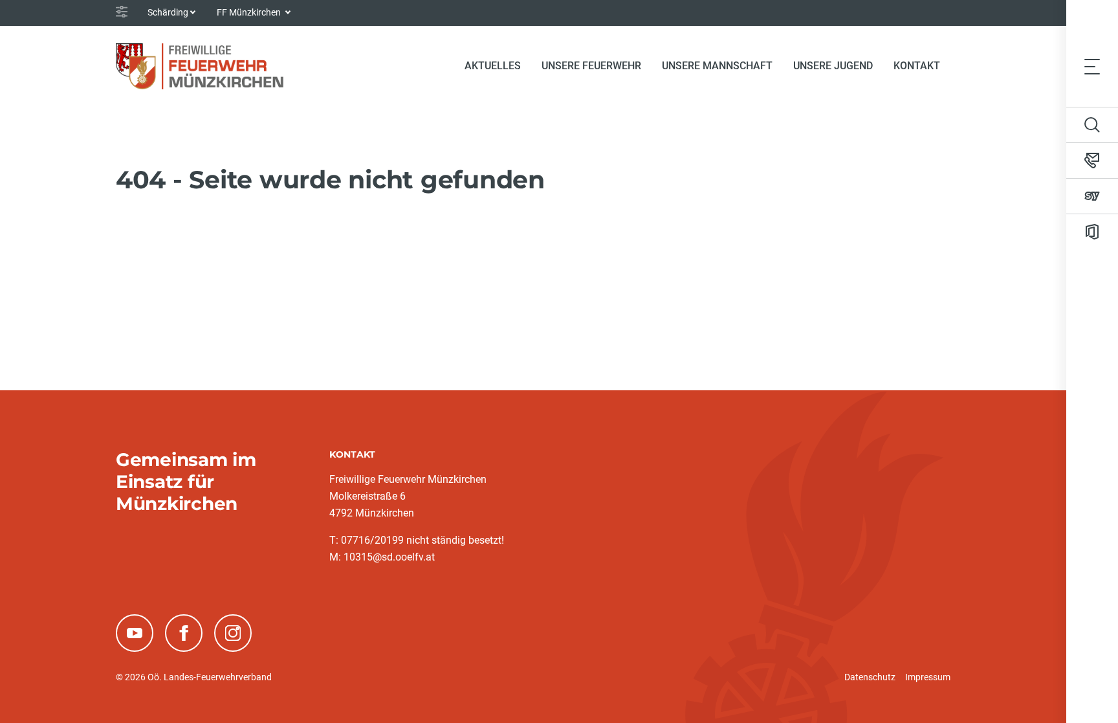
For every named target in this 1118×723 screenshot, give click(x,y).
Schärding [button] (168, 12)
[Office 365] (1092, 231)
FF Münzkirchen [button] (250, 12)
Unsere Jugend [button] (833, 66)
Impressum (927, 677)
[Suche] (1092, 124)
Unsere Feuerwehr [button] (591, 66)
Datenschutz (869, 677)
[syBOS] (1092, 196)
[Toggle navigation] (1092, 66)
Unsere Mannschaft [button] (717, 66)
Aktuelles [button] (493, 66)
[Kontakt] (1092, 160)
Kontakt (916, 66)
